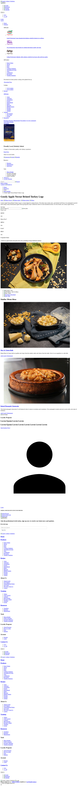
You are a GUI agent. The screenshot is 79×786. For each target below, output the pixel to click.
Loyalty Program (8, 179)
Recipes (6, 91)
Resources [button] (6, 118)
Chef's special (7, 595)
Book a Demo (4, 183)
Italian (8, 104)
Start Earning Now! (5, 428)
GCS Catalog (10, 88)
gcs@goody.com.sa (31, 782)
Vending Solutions (11, 75)
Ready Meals (10, 63)
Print (8, 296)
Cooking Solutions (11, 68)
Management (17, 120)
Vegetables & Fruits (11, 70)
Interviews (9, 166)
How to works (7, 628)
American (9, 98)
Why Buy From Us (8, 586)
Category (6, 596)
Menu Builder (10, 122)
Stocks (8, 64)
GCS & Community (31, 120)
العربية (5, 16)
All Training (10, 113)
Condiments (10, 72)
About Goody (7, 581)
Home (5, 23)
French (8, 101)
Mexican (9, 105)
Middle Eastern (10, 106)
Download (13, 294)
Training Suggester (8, 621)
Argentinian (10, 99)
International (10, 102)
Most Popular (7, 598)
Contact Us (3, 184)
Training (3, 591)
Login (2, 19)
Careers (5, 588)
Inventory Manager (8, 620)
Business (11, 120)
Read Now (6, 152)
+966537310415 (16, 782)
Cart (2, 20)
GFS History (7, 582)
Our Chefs (9, 115)
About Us (6, 177)
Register (6, 637)
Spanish (9, 109)
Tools (5, 122)
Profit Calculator (8, 618)
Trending (6, 601)
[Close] (4, 518)
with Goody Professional (7, 356)
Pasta (8, 67)
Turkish (8, 111)
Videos (5, 594)
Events (8, 116)
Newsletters (23, 120)
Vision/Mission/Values (9, 584)
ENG (5, 15)
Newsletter (6, 123)
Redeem (6, 631)
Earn (5, 630)
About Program (7, 627)
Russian (9, 108)
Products (6, 24)
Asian (8, 97)
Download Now (8, 82)
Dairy (8, 65)
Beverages (9, 74)
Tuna (8, 71)
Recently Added (8, 599)
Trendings (6, 608)
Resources (6, 120)
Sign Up (3, 530)
